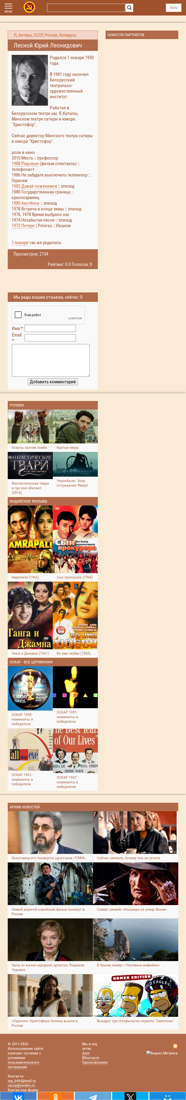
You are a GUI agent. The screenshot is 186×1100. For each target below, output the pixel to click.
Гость (173, 7)
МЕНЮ (8, 11)
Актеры (25, 35)
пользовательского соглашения (23, 1064)
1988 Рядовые (25, 163)
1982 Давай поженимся (34, 186)
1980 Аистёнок (25, 203)
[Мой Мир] (167, 1096)
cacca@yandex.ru (21, 1085)
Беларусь (67, 35)
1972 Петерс (23, 225)
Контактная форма (23, 1090)
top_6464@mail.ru (22, 1080)
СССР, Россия (45, 35)
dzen (86, 1053)
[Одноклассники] (56, 1096)
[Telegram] (93, 1096)
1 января (20, 242)
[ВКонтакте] (18, 1096)
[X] (130, 1096)
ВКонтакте (90, 1057)
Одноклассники (95, 1062)
